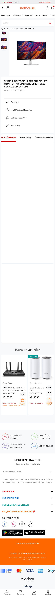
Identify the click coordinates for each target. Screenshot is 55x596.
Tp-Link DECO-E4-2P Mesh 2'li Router (41, 389)
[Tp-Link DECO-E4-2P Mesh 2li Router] (41, 367)
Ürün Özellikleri (8, 137)
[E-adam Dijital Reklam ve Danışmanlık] (27, 579)
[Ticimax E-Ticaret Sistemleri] (27, 586)
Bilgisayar (5, 15)
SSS (16, 2)
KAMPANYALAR (7, 2)
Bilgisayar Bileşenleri (22, 15)
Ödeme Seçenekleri (44, 137)
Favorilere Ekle (22, 394)
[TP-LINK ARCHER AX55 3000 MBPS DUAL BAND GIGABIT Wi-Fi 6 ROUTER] (14, 367)
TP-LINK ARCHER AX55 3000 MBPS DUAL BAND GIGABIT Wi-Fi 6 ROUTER (13, 389)
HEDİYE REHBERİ (45, 2)
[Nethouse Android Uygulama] (12, 532)
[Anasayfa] (4, 29)
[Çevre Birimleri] (7, 29)
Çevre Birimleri (41, 15)
